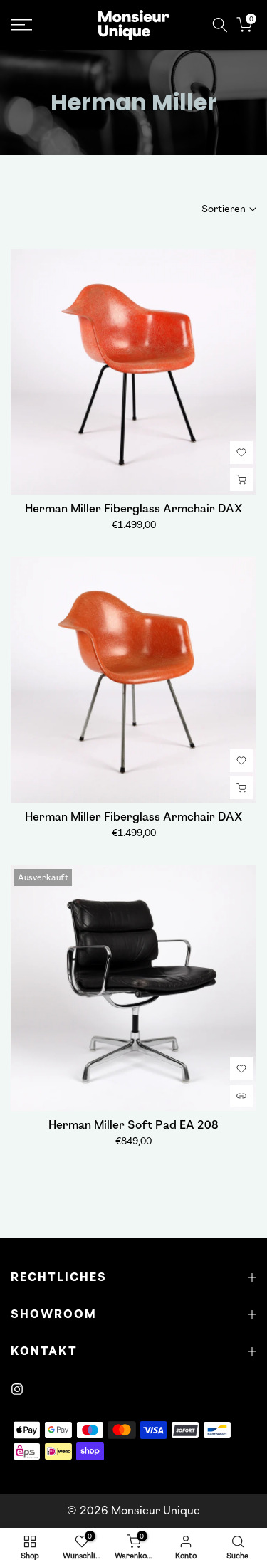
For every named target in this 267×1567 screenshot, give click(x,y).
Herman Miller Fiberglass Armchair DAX (133, 508)
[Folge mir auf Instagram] (17, 1389)
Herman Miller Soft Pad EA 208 (133, 1124)
